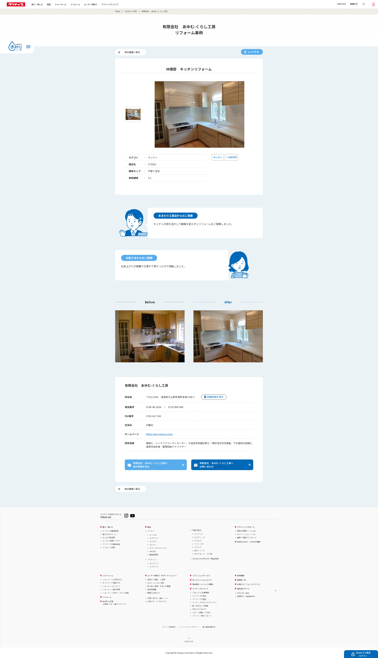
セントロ (153, 535)
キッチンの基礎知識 (110, 531)
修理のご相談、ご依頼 (156, 579)
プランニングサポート (246, 527)
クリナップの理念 (199, 596)
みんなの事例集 (108, 537)
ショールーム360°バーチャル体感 (115, 593)
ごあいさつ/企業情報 (200, 592)
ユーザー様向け (90, 4)
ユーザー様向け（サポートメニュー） (162, 575)
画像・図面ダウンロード (247, 537)
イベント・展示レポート (202, 616)
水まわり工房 (131, 11)
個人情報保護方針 (209, 627)
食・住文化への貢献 (200, 606)
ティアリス (198, 534)
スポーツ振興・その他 (201, 612)
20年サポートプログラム (157, 601)
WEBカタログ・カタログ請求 (248, 542)
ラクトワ (197, 547)
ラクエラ (153, 541)
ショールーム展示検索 (111, 589)
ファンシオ (198, 544)
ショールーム (60, 4)
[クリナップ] (16, 5)
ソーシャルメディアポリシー (189, 627)
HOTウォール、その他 (203, 554)
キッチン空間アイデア (111, 541)
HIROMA (152, 551)
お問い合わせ (158, 598)
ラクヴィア (153, 566)
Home (117, 11)
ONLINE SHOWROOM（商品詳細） (206, 558)
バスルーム (151, 559)
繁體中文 (354, 3)
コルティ (152, 545)
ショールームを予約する (112, 579)
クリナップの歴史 (199, 599)
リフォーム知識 (108, 547)
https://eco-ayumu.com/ (159, 434)
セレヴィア (153, 563)
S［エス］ (198, 540)
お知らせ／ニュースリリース (248, 584)
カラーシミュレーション (247, 534)
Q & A (156, 583)
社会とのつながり (199, 609)
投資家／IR (241, 580)
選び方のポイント (109, 534)
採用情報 (240, 575)
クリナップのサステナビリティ (204, 602)
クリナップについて (110, 4)
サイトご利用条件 (168, 627)
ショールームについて (111, 586)
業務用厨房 (153, 554)
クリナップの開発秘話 (111, 544)
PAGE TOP (189, 641)
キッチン (150, 531)
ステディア (153, 538)
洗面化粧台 (196, 530)
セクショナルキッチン (158, 548)
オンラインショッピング (202, 580)
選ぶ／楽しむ (107, 527)
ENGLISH (341, 3)
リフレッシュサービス (201, 575)
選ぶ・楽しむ (37, 4)
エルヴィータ (199, 537)
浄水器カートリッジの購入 (203, 584)
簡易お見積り (247, 531)
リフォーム (75, 4)
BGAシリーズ (199, 550)
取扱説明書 (151, 589)
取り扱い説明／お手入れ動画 (158, 586)
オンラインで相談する (111, 583)
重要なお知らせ (153, 593)
